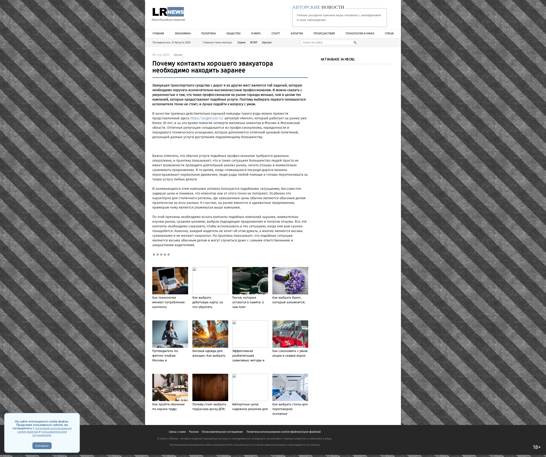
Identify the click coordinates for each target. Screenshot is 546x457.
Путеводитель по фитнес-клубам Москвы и (165, 356)
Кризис (267, 42)
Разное (194, 432)
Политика (208, 33)
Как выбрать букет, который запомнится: (288, 300)
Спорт (276, 33)
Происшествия (324, 33)
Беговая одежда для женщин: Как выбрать (208, 353)
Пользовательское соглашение (222, 432)
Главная (158, 33)
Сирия (241, 42)
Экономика (183, 33)
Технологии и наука (360, 33)
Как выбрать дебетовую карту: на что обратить (207, 302)
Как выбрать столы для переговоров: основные (290, 409)
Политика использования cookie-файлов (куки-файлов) (284, 432)
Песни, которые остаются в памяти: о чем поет (248, 302)
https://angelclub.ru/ (207, 118)
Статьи (389, 33)
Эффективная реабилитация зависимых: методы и (248, 356)
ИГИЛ (253, 42)
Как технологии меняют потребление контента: (168, 302)
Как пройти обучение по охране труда (168, 407)
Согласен (42, 445)
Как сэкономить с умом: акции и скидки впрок (290, 353)
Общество (233, 33)
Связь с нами (177, 432)
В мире (256, 33)
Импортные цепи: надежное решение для (250, 407)
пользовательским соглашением (49, 433)
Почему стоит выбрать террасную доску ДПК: (209, 407)
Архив (178, 55)
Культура (297, 33)
